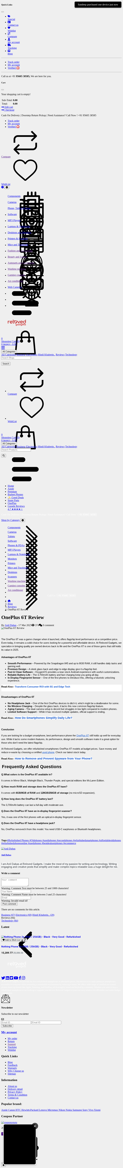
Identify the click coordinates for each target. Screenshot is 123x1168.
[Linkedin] (8, 978)
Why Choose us (16, 1071)
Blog (10, 603)
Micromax (53, 1110)
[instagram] (23, 978)
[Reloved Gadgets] (20, 326)
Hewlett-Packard (30, 1110)
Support (12, 1044)
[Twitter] (12, 978)
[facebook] (20, 978)
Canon (12, 1110)
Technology (71, 354)
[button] (25, 314)
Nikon (62, 1110)
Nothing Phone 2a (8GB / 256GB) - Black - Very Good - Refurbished (39, 946)
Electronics (31, 354)
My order (12, 1038)
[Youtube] (16, 978)
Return (11, 1041)
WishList (5, 184)
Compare (6, 156)
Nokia (69, 1110)
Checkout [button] (9, 110)
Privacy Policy (15, 1092)
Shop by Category (10, 520)
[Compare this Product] (24, 940)
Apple (4, 1110)
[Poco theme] (20, 972)
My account (9, 1032)
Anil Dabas (10, 625)
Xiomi (97, 1110)
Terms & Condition (17, 1094)
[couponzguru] (61, 1122)
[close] (2, 1162)
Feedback (12, 1065)
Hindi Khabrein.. (46, 354)
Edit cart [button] (8, 107)
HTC (18, 1110)
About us (12, 1086)
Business (20, 354)
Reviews (60, 354)
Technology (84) (9, 920)
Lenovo (43, 1110)
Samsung (77, 1110)
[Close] (2, 11)
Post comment (9, 904)
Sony (85, 1110)
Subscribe (7, 1026)
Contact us (13, 1097)
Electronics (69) (24, 915)
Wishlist (12, 1050)
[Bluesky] (3, 978)
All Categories (9, 351)
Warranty (12, 1068)
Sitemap (12, 1073)
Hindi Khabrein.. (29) (43, 915)
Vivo (91, 1110)
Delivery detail (15, 1089)
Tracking (12, 1047)
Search (6, 364)
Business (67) (8, 915)
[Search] (3, 455)
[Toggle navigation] (6, 187)
